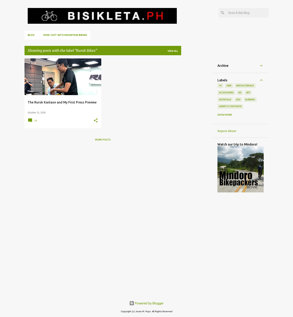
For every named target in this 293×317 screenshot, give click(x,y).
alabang (250, 99)
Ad (239, 92)
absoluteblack (245, 85)
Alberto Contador (230, 106)
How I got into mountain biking (65, 35)
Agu (238, 99)
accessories (226, 92)
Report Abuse (226, 131)
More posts (103, 139)
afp (248, 92)
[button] (95, 120)
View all (173, 51)
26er (228, 85)
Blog (31, 35)
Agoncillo (225, 99)
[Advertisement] (197, 118)
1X (220, 85)
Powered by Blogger (149, 303)
